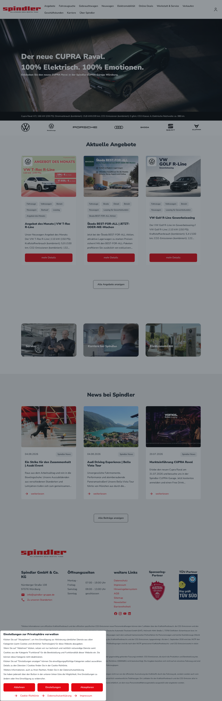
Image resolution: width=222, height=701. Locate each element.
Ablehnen (19, 687)
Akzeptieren (87, 687)
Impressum (86, 695)
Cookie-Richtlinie (29, 695)
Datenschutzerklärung (59, 695)
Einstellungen (53, 687)
